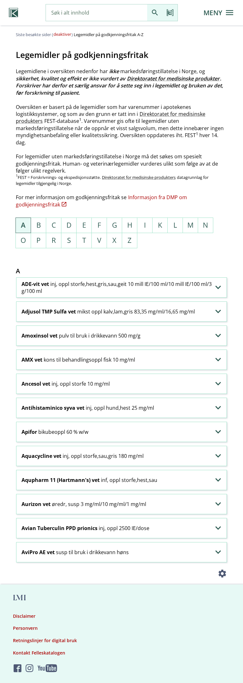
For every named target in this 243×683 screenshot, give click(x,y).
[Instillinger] (222, 574)
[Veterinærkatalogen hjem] (13, 12)
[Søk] (154, 12)
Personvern (25, 628)
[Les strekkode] (170, 12)
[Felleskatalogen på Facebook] (17, 669)
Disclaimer (24, 616)
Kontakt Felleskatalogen (39, 653)
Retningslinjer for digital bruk (45, 640)
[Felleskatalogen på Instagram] (29, 669)
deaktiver (62, 34)
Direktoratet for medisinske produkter (173, 78)
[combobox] (96, 12)
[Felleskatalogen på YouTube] (47, 669)
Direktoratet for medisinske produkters (139, 177)
